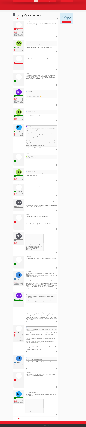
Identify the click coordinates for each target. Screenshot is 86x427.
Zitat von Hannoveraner (31, 111)
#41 (56, 21)
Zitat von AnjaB (30, 357)
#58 (56, 355)
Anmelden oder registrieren (65, 1)
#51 (56, 199)
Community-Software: (43, 425)
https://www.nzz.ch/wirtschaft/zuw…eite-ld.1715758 (37, 281)
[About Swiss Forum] (43, 6)
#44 (56, 73)
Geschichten (34, 24)
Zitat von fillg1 (30, 42)
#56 (56, 292)
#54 (56, 256)
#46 (56, 108)
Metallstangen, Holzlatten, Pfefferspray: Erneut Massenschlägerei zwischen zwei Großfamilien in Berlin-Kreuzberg (33, 245)
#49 (56, 168)
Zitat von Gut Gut (30, 156)
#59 (56, 372)
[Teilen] (57, 18)
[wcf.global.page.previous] (13, 18)
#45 (56, 88)
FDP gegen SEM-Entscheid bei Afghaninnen (34, 408)
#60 (56, 390)
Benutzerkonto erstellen (66, 21)
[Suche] (71, 1)
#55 (56, 271)
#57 (56, 325)
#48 (56, 153)
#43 (56, 55)
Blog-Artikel (15, 336)
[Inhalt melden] (56, 36)
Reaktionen (15, 31)
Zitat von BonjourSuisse (31, 126)
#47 (56, 124)
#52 (56, 214)
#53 (56, 232)
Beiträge (15, 32)
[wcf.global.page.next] (20, 18)
